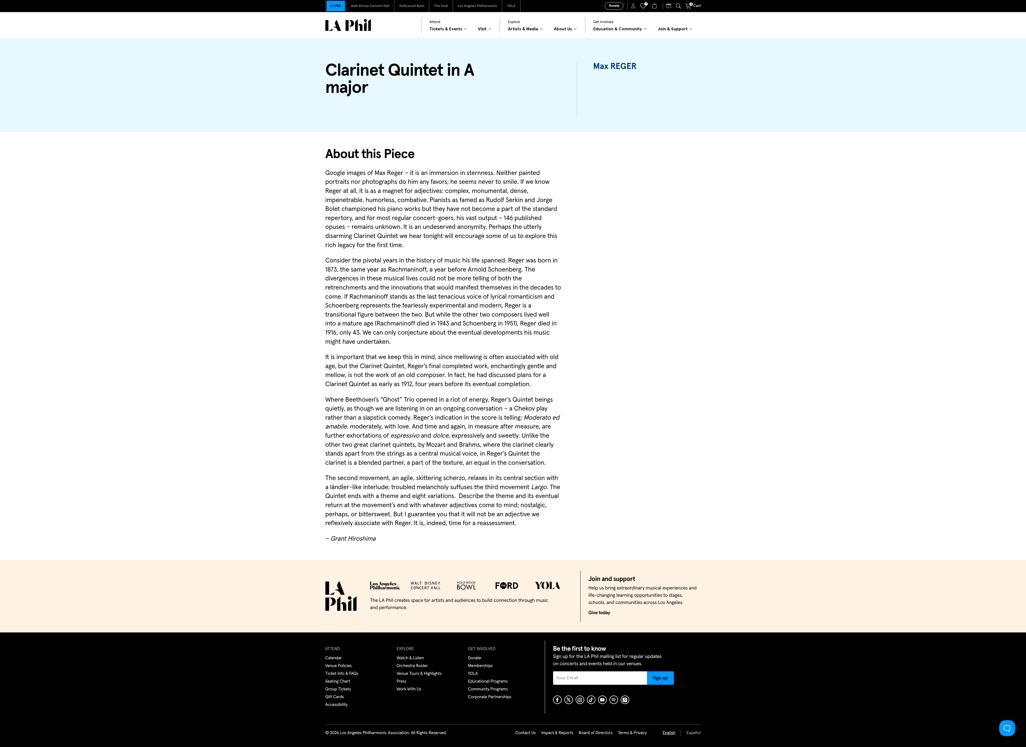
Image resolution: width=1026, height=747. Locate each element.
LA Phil (335, 6)
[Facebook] (557, 699)
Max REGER (615, 66)
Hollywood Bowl (411, 6)
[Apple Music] (625, 699)
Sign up (660, 678)
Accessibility (336, 705)
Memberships (480, 666)
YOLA (511, 6)
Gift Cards (334, 697)
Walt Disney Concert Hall (370, 6)
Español (693, 733)
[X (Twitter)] (568, 699)
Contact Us (525, 733)
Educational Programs (488, 681)
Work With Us (409, 689)
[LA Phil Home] (348, 25)
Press (401, 681)
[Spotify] (613, 699)
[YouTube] (602, 699)
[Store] (655, 6)
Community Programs (488, 689)
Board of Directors (595, 733)
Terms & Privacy (632, 733)
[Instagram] (580, 699)
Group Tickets (338, 689)
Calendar (333, 658)
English (669, 733)
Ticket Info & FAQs (341, 674)
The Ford (441, 6)
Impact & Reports (557, 733)
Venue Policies (338, 666)
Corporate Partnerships (490, 697)
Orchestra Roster (412, 666)
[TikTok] (591, 699)
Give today (599, 612)
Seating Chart (337, 681)
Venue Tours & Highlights (419, 674)
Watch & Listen (410, 658)
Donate (614, 6)
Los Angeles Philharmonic (477, 6)
